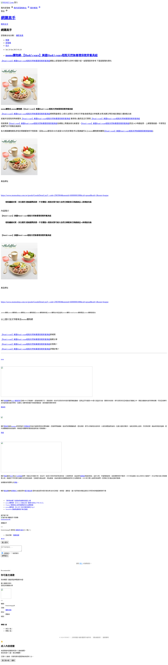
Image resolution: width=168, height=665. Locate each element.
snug (2, 359)
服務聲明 (106, 637)
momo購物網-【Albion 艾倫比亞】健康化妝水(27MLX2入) (24, 503)
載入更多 (5, 542)
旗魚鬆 (82, 476)
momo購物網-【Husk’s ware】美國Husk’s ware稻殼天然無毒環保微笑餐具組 (51, 55)
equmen (13, 426)
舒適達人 (14, 491)
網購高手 (8, 18)
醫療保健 (16, 535)
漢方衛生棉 (28, 491)
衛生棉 (6, 491)
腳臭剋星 (18, 400)
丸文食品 (19, 476)
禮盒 (15, 482)
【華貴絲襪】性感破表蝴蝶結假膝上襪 (18, 500)
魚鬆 (2, 432)
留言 (21, 530)
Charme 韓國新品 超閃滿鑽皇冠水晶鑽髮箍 (19, 505)
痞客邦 (18, 530)
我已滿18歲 (5, 660)
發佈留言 (5, 556)
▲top (2, 538)
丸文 (11, 476)
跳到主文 (4, 24)
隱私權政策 (97, 637)
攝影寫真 (19, 35)
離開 (13, 660)
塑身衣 (3, 407)
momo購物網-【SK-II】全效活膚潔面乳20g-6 (20, 507)
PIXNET (66, 637)
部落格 (8, 43)
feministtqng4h (5, 519)
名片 (7, 46)
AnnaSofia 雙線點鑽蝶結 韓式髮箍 (16, 509)
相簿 (7, 40)
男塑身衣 (27, 426)
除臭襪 (6, 400)
